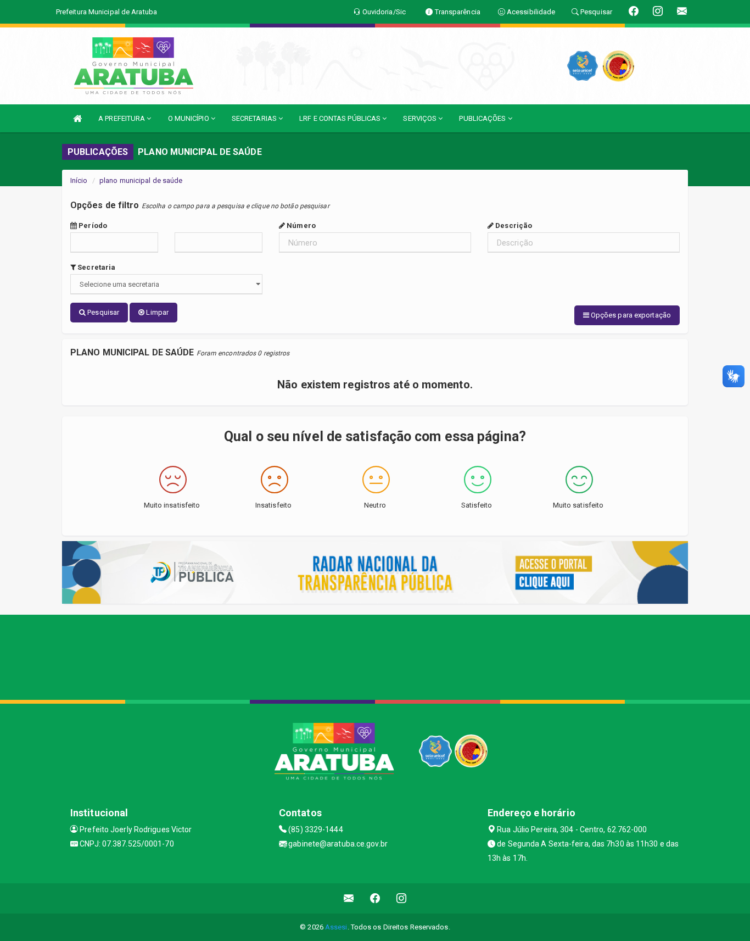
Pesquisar (102, 312)
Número (300, 225)
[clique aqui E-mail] (349, 898)
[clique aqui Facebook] (375, 898)
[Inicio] (77, 118)
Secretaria (95, 267)
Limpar (156, 312)
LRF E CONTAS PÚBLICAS (340, 118)
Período (92, 225)
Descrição (513, 225)
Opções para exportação (630, 315)
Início (79, 180)
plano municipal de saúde (140, 180)
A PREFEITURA (122, 118)
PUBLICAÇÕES (483, 118)
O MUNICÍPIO (189, 118)
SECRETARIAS (255, 118)
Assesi (336, 927)
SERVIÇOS (420, 118)
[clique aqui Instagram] (401, 898)
